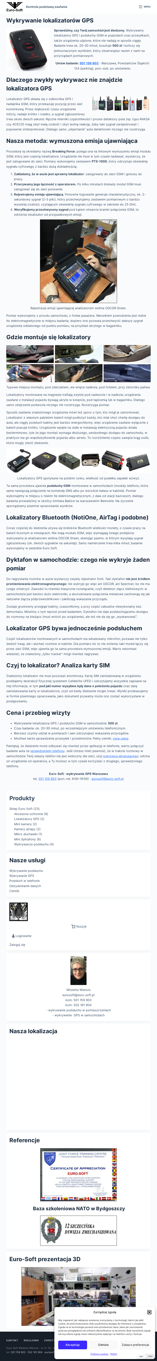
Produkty (22, 798)
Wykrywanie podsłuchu (26, 871)
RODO (113, 1354)
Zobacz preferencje (135, 1345)
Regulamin (31, 1340)
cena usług (120, 738)
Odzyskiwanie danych (25, 886)
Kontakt (12, 1340)
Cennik (14, 891)
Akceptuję (72, 1345)
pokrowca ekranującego (120, 756)
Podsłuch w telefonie (24, 881)
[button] (149, 1312)
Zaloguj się (17, 945)
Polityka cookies (99, 1354)
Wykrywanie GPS (21, 876)
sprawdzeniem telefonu (47, 751)
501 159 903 (89, 63)
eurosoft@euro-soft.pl (108, 779)
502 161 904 (35, 1352)
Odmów (103, 1345)
